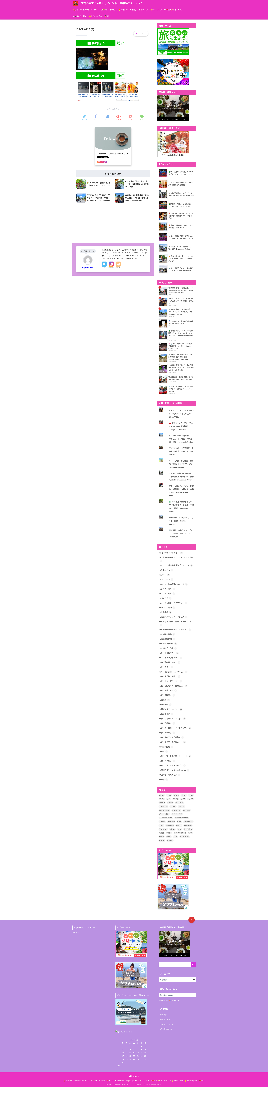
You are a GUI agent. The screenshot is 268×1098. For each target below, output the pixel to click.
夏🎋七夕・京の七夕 (108, 10)
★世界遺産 (165, 612)
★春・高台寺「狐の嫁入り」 (172, 742)
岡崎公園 (188, 825)
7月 (169, 799)
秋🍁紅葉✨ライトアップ (173, 10)
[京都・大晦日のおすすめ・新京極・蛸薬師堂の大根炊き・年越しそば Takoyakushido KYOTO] (176, 483)
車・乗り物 (184, 836)
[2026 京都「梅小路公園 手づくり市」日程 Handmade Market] (176, 514)
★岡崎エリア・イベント (170, 709)
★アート (164, 575)
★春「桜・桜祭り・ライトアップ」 (175, 728)
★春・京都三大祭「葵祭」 (171, 737)
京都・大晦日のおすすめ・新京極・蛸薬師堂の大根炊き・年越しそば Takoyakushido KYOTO (181, 491)
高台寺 (170, 840)
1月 (161, 795)
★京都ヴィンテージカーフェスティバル (175, 623)
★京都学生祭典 (166, 634)
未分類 (163, 780)
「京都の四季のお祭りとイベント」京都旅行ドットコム (111, 3)
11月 (162, 802)
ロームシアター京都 (166, 818)
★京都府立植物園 (167, 644)
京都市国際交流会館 (181, 818)
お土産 (173, 806)
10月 (190, 799)
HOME (135, 1076)
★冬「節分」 (165, 667)
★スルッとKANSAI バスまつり (173, 584)
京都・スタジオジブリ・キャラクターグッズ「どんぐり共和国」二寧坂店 (181, 413)
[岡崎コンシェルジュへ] (123, 1032)
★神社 (163, 751)
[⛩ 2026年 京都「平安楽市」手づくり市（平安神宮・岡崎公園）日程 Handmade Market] (176, 432)
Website (118, 267)
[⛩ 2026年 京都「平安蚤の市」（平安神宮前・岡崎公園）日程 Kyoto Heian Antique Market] (176, 470)
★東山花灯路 (165, 747)
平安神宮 (163, 829)
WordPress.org (166, 1029)
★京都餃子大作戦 (167, 648)
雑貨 (161, 840)
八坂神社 (171, 821)
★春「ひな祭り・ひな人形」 (172, 719)
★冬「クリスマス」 (168, 653)
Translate (175, 1000)
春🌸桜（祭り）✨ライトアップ (150, 10)
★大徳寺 (164, 700)
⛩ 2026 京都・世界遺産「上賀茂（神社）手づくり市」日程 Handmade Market (181, 464)
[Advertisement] (113, 224)
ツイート (75, 932)
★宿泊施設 (165, 705)
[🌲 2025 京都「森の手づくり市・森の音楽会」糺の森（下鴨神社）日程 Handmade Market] (176, 499)
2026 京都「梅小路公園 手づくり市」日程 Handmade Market (181, 521)
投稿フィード (165, 1019)
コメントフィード (166, 1024)
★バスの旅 (165, 598)
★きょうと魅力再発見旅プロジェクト (175, 565)
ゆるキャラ (176, 810)
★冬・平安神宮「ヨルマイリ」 (173, 672)
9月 (183, 799)
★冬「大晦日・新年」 (169, 662)
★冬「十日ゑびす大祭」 (170, 658)
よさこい (186, 810)
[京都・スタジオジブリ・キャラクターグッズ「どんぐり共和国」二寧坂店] (176, 407)
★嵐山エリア (165, 714)
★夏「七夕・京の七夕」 (170, 681)
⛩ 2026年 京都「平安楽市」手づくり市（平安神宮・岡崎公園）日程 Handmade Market (181, 439)
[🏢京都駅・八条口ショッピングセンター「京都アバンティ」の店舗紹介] (176, 527)
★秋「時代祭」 (166, 761)
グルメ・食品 (164, 814)
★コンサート (165, 579)
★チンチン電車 (166, 589)
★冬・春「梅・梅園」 (169, 676)
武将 (161, 833)
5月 (191, 795)
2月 (169, 795)
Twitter (104, 267)
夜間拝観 (170, 825)
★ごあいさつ (165, 570)
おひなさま (163, 806)
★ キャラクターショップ (170, 553)
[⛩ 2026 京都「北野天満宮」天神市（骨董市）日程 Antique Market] (176, 445)
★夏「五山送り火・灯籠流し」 (173, 686)
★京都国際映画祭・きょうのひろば (174, 630)
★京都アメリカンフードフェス (173, 617)
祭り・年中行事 (180, 833)
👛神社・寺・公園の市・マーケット (86, 10)
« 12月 (117, 1066)
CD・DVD (179, 802)
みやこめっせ (164, 810)
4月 (183, 795)
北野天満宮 (188, 821)
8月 (175, 799)
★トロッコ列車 (166, 594)
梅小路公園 (188, 829)
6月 (161, 799)
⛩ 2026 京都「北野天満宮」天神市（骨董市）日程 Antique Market (181, 451)
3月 (176, 795)
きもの (181, 806)
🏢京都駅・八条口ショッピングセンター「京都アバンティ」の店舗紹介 (181, 533)
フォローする (102, 162)
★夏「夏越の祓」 (167, 690)
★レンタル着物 (166, 608)
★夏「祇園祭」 (166, 695)
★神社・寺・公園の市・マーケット (174, 756)
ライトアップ (177, 814)
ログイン (163, 1015)
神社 (169, 833)
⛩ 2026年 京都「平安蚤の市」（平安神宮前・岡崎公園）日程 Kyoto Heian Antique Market (182, 477)
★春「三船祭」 (166, 723)
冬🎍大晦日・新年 (79, 16)
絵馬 (161, 836)
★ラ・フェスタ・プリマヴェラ (173, 603)
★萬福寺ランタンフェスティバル (173, 770)
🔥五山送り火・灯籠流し (127, 10)
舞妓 (168, 836)
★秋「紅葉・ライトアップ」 (172, 766)
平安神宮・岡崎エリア (169, 775)
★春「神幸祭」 (166, 733)
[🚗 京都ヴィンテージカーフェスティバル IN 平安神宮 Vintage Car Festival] (176, 420)
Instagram (111, 267)
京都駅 (162, 821)
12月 (170, 802)
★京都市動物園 (166, 639)
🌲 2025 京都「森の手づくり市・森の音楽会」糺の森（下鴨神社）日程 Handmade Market (181, 506)
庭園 (172, 829)
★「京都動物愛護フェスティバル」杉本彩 (176, 559)
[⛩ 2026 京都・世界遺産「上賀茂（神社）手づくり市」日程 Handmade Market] (176, 458)
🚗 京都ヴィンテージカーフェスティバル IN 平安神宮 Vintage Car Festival (181, 426)
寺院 (178, 825)
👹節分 (107, 16)
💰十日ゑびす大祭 (95, 16)
